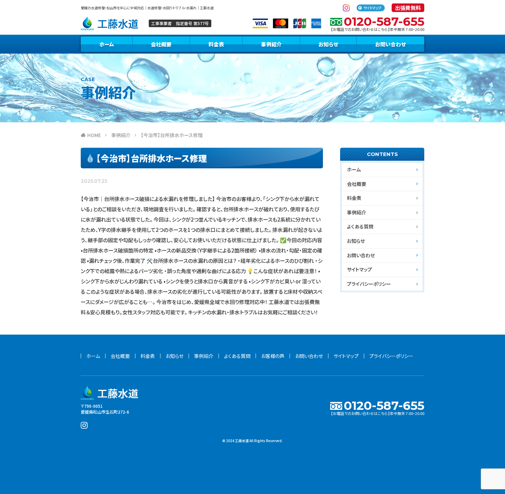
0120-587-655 (384, 21)
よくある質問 (360, 226)
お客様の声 (272, 355)
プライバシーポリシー (369, 283)
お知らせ (328, 44)
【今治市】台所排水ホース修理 (172, 135)
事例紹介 (271, 44)
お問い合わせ (390, 44)
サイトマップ (372, 7)
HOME (94, 135)
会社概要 (161, 44)
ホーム (106, 44)
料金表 (216, 44)
